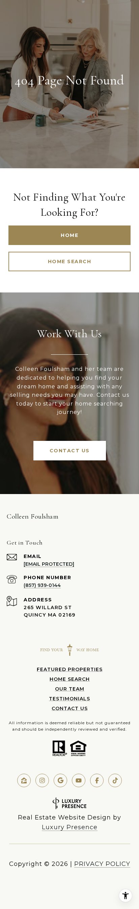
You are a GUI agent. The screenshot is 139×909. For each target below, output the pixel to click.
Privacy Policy (102, 864)
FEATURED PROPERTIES (70, 669)
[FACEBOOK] (97, 780)
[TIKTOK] (115, 780)
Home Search (69, 261)
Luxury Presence (70, 827)
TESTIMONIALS (69, 698)
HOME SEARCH (70, 679)
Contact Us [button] (70, 451)
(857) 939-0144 (42, 585)
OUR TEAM (69, 689)
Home (69, 235)
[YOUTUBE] (78, 780)
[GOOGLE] (60, 780)
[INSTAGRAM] (42, 780)
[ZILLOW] (24, 780)
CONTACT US (70, 708)
